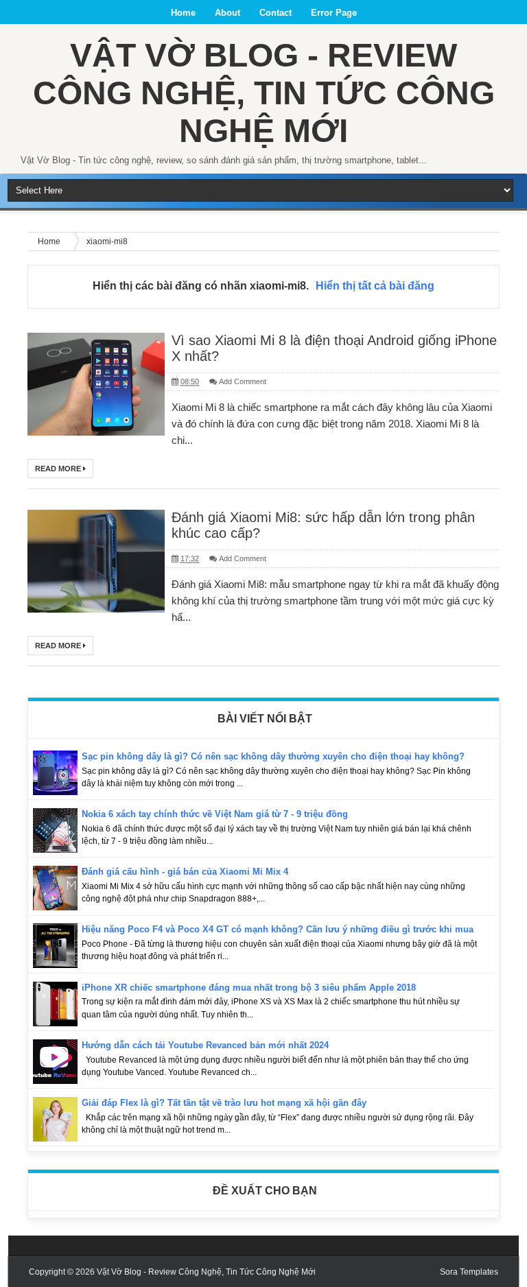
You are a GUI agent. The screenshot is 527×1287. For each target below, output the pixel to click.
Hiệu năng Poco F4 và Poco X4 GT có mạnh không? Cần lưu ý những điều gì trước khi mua (277, 929)
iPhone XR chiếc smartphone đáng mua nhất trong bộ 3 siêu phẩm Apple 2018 (249, 987)
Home (183, 13)
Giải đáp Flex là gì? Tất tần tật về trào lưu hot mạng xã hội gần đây (224, 1103)
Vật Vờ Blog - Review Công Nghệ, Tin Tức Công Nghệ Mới (264, 93)
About (227, 13)
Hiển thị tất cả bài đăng (375, 286)
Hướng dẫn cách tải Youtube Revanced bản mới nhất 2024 (205, 1045)
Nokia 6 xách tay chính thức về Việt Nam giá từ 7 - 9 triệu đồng (215, 814)
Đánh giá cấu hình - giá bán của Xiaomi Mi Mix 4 (185, 871)
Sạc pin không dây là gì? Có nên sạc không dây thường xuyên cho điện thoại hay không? (273, 756)
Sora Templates (469, 1272)
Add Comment (242, 381)
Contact (275, 13)
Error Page (334, 13)
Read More (59, 468)
